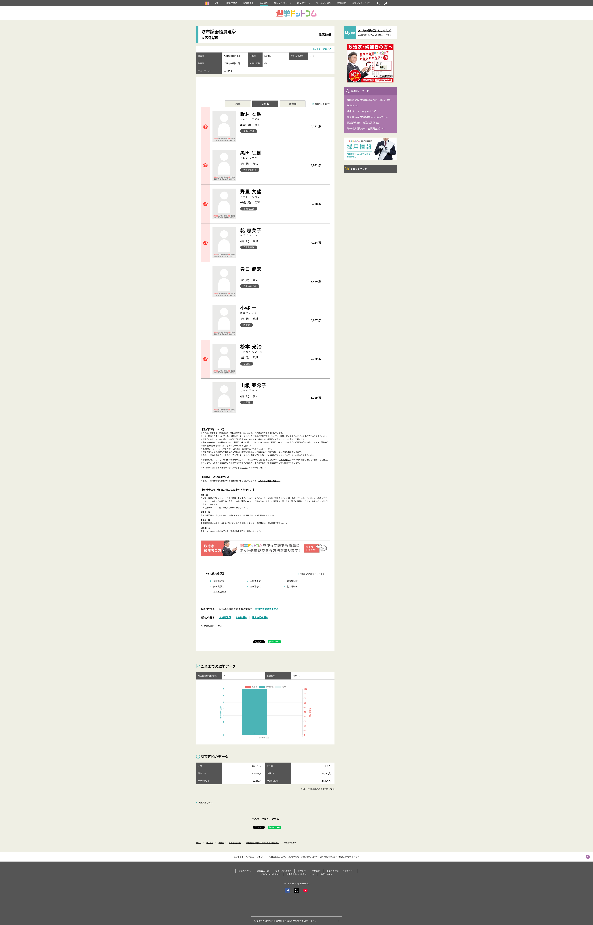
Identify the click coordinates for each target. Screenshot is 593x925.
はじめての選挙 (323, 3)
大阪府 (221, 843)
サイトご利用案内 (283, 871)
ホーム (198, 843)
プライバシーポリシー (270, 874)
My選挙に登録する (322, 49)
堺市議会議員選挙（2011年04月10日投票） (262, 843)
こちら (244, 468)
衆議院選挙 (231, 3)
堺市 (220, 626)
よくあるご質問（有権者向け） (340, 871)
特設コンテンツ (359, 3)
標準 (238, 104)
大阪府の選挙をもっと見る (312, 574)
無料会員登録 (275, 921)
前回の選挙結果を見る (266, 609)
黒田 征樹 (251, 154)
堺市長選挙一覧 (235, 843)
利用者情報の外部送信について (300, 874)
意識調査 (341, 3)
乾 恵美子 (251, 232)
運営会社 (302, 871)
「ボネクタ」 (284, 460)
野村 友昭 (251, 115)
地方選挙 (264, 3)
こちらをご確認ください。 (269, 481)
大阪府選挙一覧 (205, 802)
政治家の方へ (245, 871)
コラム (217, 3)
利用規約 (316, 871)
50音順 (292, 104)
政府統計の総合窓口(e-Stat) (321, 789)
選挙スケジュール (282, 3)
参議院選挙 (248, 3)
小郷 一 (248, 309)
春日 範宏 (251, 271)
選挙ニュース (263, 871)
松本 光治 (251, 348)
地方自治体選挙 (260, 617)
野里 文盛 (251, 193)
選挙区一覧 (325, 34)
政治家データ (303, 3)
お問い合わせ (327, 874)
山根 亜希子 (253, 387)
